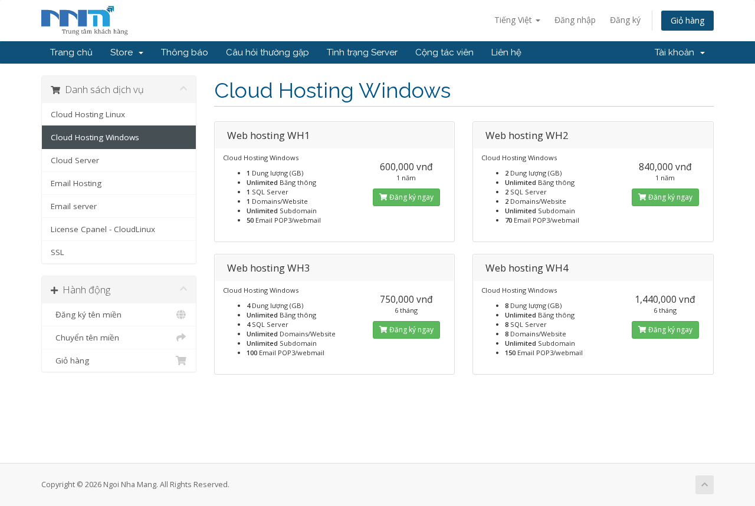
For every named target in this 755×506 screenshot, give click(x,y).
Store (123, 52)
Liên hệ (506, 52)
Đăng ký (625, 19)
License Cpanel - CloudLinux (103, 229)
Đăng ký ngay (411, 197)
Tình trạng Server (362, 52)
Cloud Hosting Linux (88, 114)
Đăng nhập (575, 19)
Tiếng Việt (514, 19)
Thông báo (184, 52)
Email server (74, 206)
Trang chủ (71, 52)
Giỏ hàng (687, 20)
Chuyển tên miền (85, 337)
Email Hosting (76, 183)
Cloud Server (75, 160)
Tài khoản (677, 52)
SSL (57, 252)
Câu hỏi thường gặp (267, 52)
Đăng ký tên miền (86, 314)
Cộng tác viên (444, 52)
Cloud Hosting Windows (95, 137)
